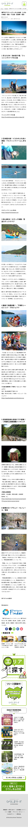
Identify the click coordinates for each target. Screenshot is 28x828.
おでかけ (6, 8)
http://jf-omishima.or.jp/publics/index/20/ (12, 117)
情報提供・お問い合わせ (9, 809)
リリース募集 (8, 811)
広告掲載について (20, 809)
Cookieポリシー (11, 814)
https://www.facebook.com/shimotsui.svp (12, 398)
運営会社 (19, 814)
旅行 (12, 18)
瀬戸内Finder (17, 18)
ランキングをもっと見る (14, 777)
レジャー (8, 18)
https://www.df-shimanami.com (9, 212)
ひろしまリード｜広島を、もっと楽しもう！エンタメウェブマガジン (7, 4)
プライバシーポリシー (18, 811)
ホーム (2, 8)
